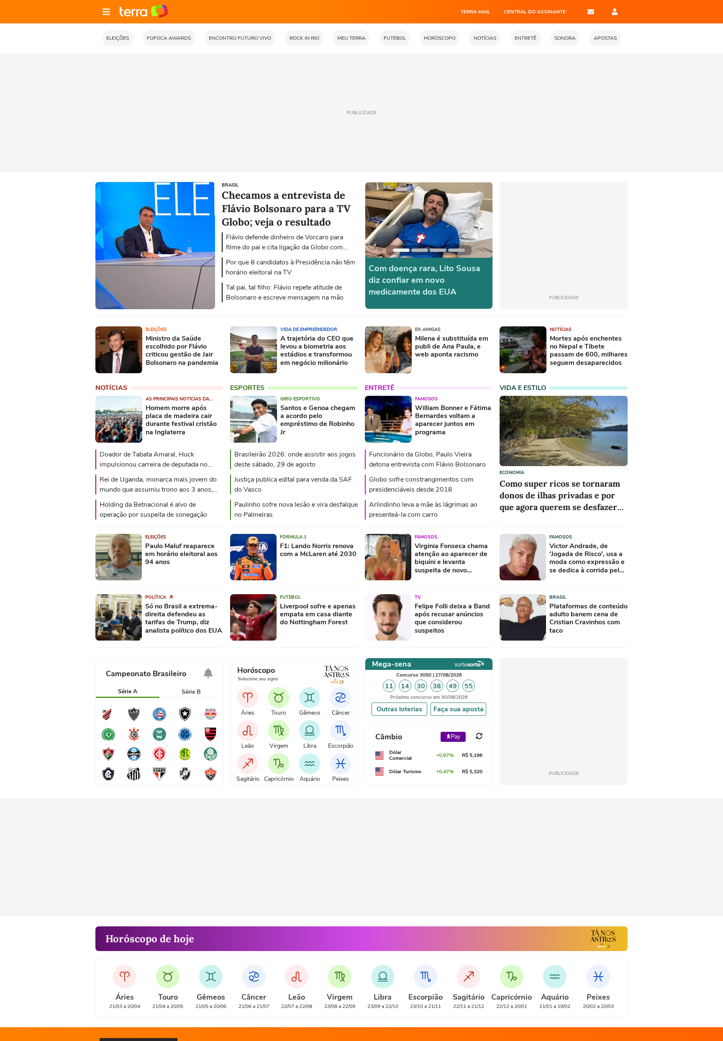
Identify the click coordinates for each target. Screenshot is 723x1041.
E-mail (590, 11)
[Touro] (278, 697)
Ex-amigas (428, 329)
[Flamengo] (210, 740)
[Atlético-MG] (134, 720)
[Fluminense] (108, 759)
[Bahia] (159, 720)
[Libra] (309, 730)
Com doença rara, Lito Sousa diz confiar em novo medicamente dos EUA (424, 280)
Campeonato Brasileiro (146, 674)
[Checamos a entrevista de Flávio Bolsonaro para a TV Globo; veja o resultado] (155, 308)
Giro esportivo (300, 399)
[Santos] (134, 779)
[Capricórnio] (278, 763)
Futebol (290, 597)
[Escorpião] (340, 730)
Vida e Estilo (523, 387)
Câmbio (388, 737)
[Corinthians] (134, 740)
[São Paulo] (159, 779)
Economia (512, 472)
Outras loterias (399, 709)
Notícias (561, 329)
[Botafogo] (185, 720)
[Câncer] (340, 697)
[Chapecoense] (108, 740)
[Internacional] (159, 759)
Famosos (426, 399)
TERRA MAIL (475, 11)
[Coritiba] (159, 740)
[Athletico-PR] (108, 720)
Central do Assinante (535, 11)
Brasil (557, 597)
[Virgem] (278, 730)
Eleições (156, 329)
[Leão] (247, 730)
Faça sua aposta (458, 709)
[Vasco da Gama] (185, 779)
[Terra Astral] (603, 938)
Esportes (247, 387)
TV (418, 597)
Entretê (379, 387)
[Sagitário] (247, 763)
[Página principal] (144, 11)
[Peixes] (340, 763)
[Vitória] (210, 779)
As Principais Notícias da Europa (177, 399)
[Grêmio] (134, 759)
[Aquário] (309, 763)
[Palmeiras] (210, 759)
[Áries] (247, 697)
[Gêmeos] (309, 697)
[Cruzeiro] (185, 740)
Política (156, 597)
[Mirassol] (185, 759)
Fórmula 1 (293, 537)
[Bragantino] (210, 720)
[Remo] (108, 779)
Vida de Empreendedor (308, 329)
